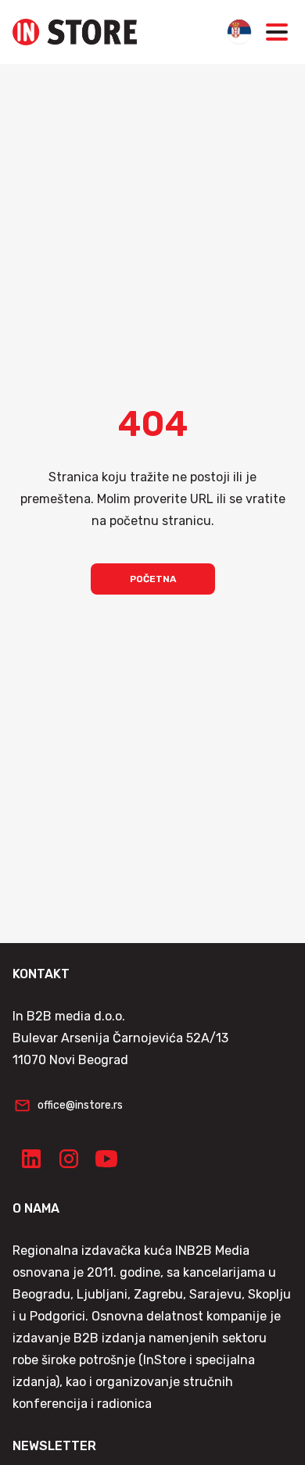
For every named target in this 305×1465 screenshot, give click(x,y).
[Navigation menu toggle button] (276, 32)
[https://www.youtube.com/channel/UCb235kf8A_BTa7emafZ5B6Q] (106, 1158)
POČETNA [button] (153, 578)
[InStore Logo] (75, 32)
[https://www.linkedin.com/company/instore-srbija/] (31, 1158)
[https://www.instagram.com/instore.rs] (69, 1158)
